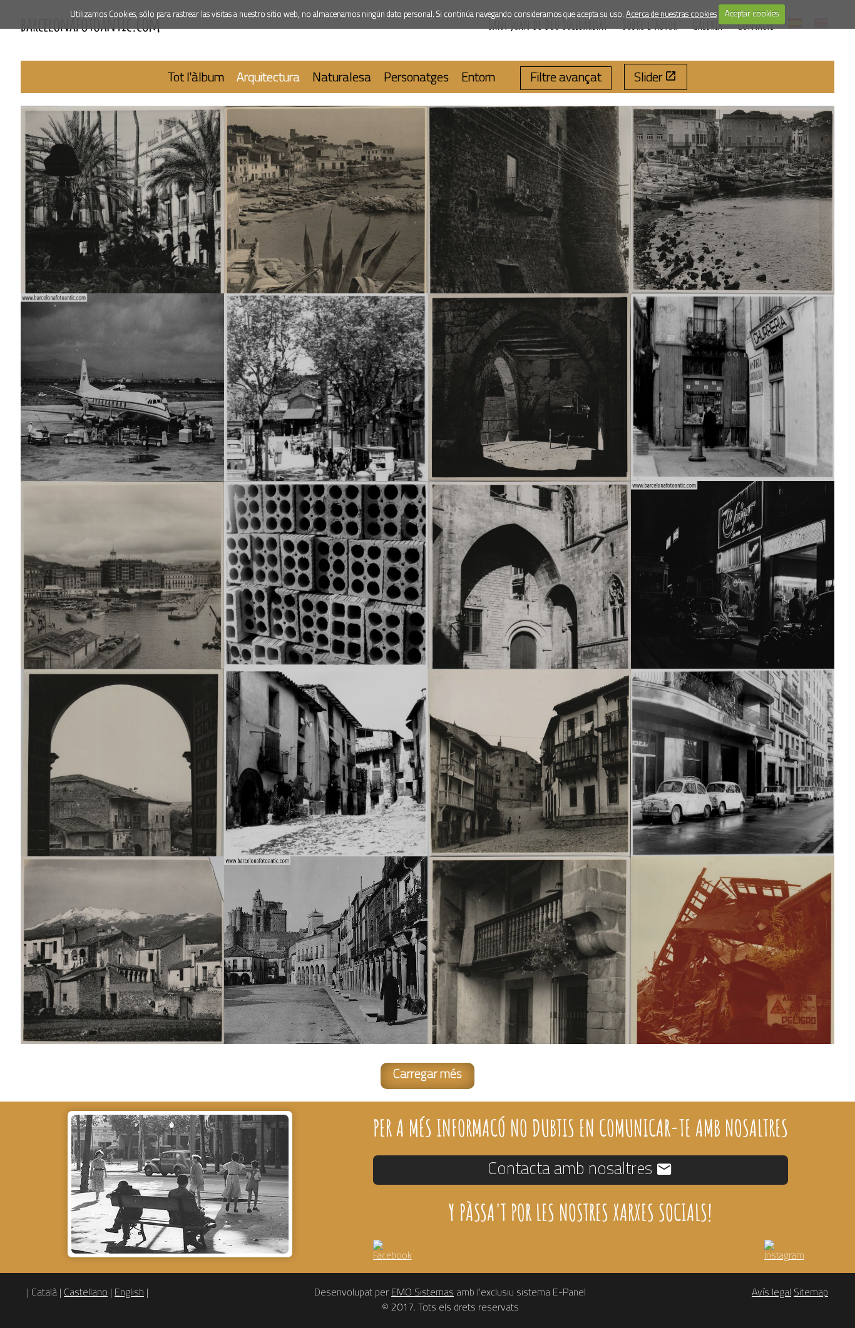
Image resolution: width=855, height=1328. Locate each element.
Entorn (478, 78)
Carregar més (427, 1074)
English (129, 1293)
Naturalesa (341, 78)
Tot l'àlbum (196, 78)
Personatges (416, 78)
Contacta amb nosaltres (572, 1169)
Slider (649, 78)
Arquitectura (268, 78)
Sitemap (811, 1293)
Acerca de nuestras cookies (671, 14)
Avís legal (771, 1293)
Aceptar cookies (752, 14)
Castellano (86, 1293)
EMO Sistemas (422, 1293)
